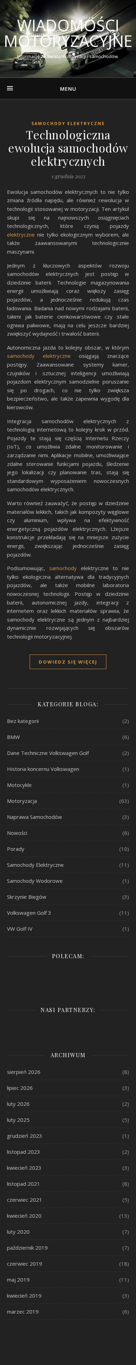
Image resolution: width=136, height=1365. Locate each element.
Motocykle (19, 784)
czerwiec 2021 (24, 1199)
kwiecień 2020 (24, 1215)
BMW (13, 736)
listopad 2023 (23, 1151)
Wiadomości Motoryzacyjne (68, 33)
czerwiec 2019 (24, 1263)
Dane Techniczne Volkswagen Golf (48, 752)
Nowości (17, 832)
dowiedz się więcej (68, 662)
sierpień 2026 (23, 1071)
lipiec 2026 (20, 1087)
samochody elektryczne (39, 355)
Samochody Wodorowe (35, 880)
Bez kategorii (23, 720)
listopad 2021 (23, 1183)
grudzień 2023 (24, 1135)
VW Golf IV (19, 928)
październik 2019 (27, 1247)
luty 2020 (18, 1231)
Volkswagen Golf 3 (29, 912)
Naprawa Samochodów (34, 816)
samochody (63, 568)
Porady (15, 848)
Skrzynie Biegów (26, 896)
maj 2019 (18, 1279)
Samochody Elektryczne (68, 123)
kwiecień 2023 (24, 1167)
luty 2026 (18, 1103)
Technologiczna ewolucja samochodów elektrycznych (68, 147)
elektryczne (21, 234)
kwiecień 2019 (24, 1295)
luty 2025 (18, 1119)
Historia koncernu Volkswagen (43, 768)
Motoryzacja (22, 800)
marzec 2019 (23, 1311)
